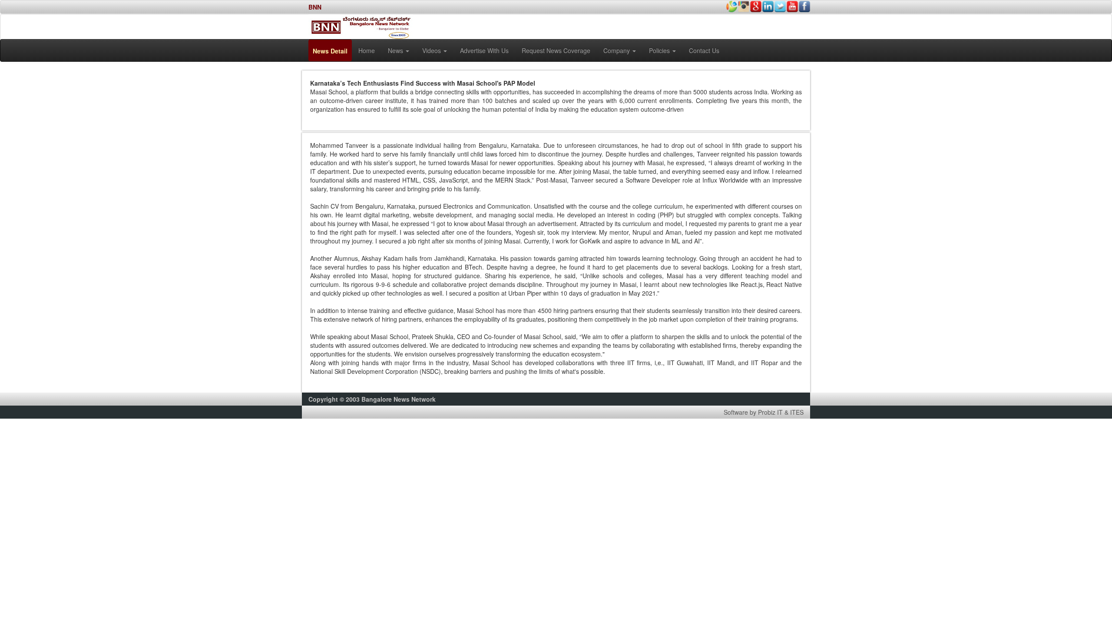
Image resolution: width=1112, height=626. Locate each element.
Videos (432, 50)
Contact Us (704, 50)
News (396, 50)
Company (617, 50)
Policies (660, 50)
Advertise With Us (484, 50)
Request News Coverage (556, 50)
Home (366, 50)
